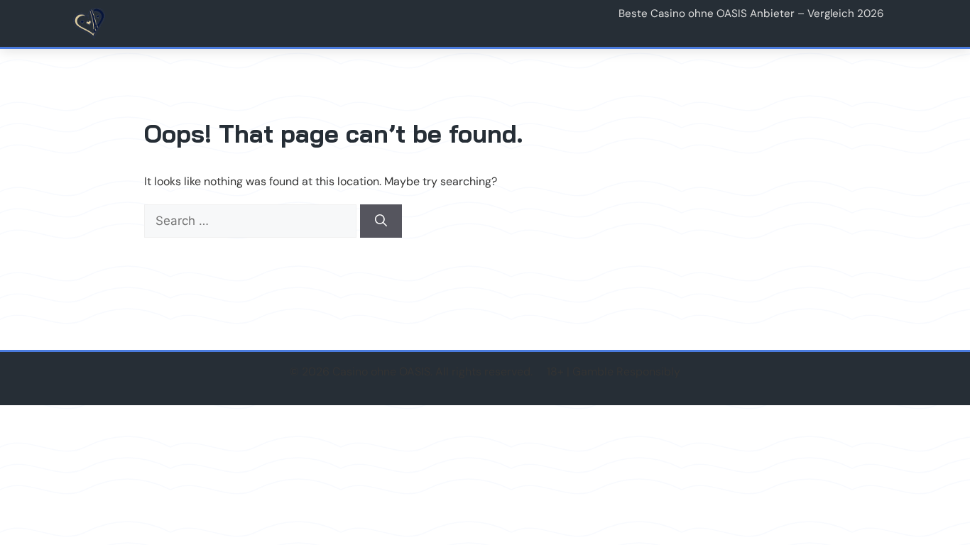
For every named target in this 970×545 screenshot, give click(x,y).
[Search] (381, 221)
